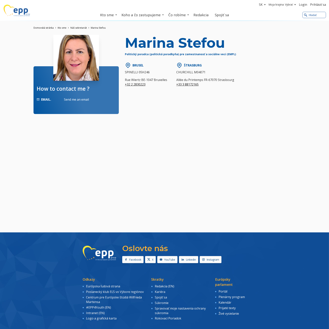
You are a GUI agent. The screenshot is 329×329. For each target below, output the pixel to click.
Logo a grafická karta (101, 318)
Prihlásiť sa (318, 4)
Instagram (213, 259)
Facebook (135, 259)
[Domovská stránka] (16, 10)
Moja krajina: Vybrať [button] (281, 4)
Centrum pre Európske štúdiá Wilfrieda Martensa (114, 299)
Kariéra (160, 292)
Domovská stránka (44, 27)
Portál (223, 291)
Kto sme (62, 27)
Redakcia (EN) (164, 286)
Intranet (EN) (95, 313)
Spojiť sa (161, 297)
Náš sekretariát (78, 27)
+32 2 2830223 (135, 84)
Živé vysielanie (229, 313)
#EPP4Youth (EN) (98, 307)
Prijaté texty (227, 308)
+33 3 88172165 (187, 84)
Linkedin (191, 259)
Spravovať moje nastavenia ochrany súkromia (180, 310)
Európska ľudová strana (103, 286)
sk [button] (261, 4)
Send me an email (76, 99)
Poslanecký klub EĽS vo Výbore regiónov (115, 292)
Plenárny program (232, 297)
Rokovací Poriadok (168, 318)
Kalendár (225, 302)
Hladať (313, 15)
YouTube (169, 259)
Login (303, 4)
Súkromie (161, 303)
